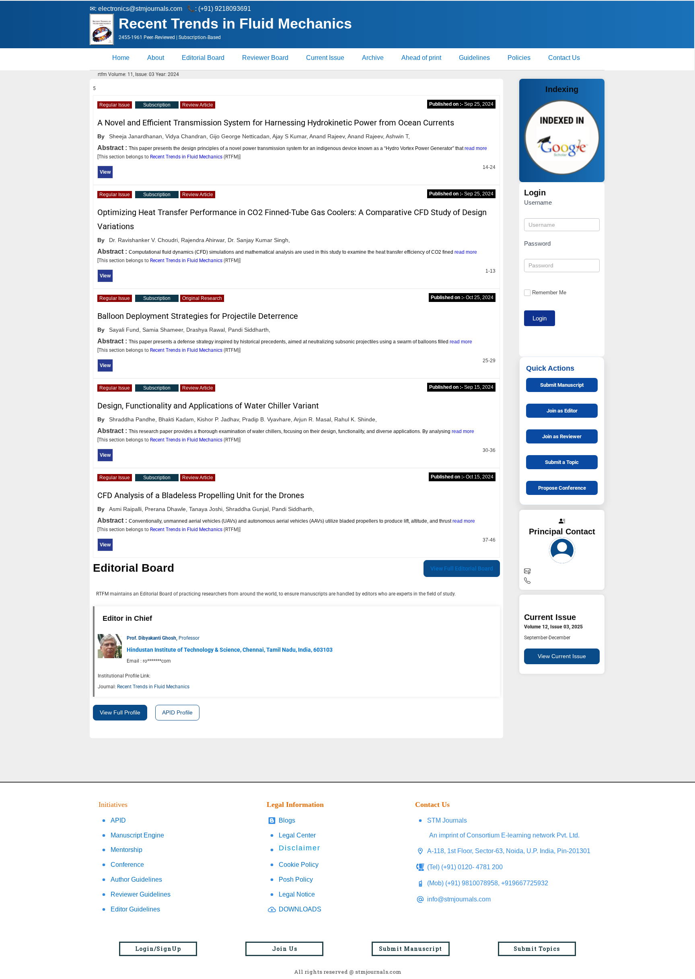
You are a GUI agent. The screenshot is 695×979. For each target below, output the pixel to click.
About (155, 57)
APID (118, 820)
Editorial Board (203, 57)
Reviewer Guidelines (141, 894)
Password (537, 243)
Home (121, 57)
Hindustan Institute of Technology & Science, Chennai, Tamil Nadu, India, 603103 (230, 650)
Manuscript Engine (137, 835)
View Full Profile (120, 712)
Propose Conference (562, 488)
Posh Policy (296, 879)
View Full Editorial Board (461, 568)
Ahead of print (421, 57)
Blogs (287, 820)
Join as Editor (562, 411)
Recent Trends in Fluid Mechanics (187, 157)
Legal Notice (297, 894)
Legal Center (297, 835)
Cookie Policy (299, 864)
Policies (519, 57)
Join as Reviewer (562, 436)
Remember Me (549, 292)
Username (538, 202)
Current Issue (325, 57)
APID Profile (177, 712)
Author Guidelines (136, 879)
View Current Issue (562, 656)
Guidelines (474, 57)
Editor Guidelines (135, 909)
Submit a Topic (562, 462)
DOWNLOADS (300, 909)
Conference (127, 864)
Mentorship (126, 849)
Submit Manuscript (562, 385)
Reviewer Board (265, 57)
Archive (373, 57)
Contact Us (564, 57)
